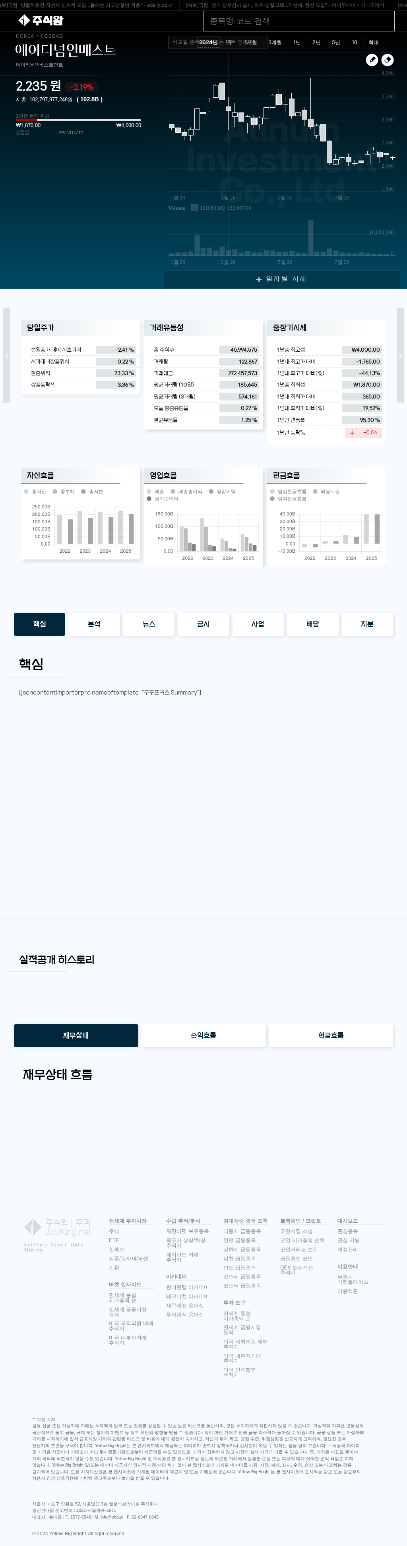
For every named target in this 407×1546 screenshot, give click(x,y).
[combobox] (217, 42)
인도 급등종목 (239, 1268)
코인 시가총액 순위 (302, 1240)
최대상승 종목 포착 (245, 1221)
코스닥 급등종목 (242, 1286)
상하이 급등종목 (242, 1249)
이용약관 (347, 1291)
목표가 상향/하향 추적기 (185, 1242)
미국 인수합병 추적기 (239, 1372)
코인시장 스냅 (296, 1231)
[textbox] (220, 42)
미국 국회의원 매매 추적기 (131, 1325)
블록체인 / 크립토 (300, 1221)
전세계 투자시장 (128, 1221)
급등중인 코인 (296, 1259)
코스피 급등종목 (242, 1276)
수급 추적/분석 (183, 1221)
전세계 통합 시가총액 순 (122, 1297)
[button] (6, 355)
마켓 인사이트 (125, 1284)
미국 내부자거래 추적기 (128, 1340)
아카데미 (176, 1276)
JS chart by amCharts (189, 186)
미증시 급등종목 (242, 1231)
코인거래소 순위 (299, 1249)
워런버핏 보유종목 (187, 1231)
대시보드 (347, 1221)
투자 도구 (234, 1303)
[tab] (39, 624)
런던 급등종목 (239, 1240)
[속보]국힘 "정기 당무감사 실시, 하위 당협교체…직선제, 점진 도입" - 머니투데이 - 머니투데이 (285, 5)
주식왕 (47, 21)
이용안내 (347, 1266)
